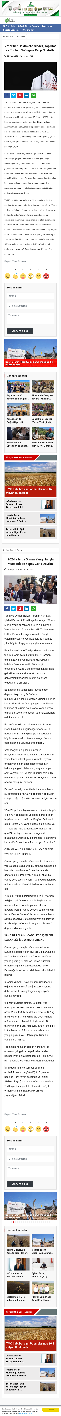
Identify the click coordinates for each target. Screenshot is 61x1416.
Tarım (19, 550)
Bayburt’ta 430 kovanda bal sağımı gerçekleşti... (17, 398)
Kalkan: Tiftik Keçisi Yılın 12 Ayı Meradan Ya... (42, 445)
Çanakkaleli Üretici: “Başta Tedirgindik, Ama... (42, 422)
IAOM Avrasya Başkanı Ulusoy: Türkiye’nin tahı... (16, 1276)
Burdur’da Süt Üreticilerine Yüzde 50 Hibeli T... (17, 445)
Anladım (51, 1410)
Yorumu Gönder (20, 331)
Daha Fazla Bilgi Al (25, 1413)
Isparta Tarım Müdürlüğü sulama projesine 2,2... (41, 1253)
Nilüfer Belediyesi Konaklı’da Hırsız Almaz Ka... (41, 1300)
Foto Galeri (10, 26)
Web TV (23, 26)
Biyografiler (28, 30)
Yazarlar (35, 26)
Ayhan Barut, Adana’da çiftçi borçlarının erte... (41, 1276)
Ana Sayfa (10, 36)
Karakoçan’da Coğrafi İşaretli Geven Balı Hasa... (16, 422)
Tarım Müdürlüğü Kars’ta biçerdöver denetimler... (17, 1253)
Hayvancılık (22, 36)
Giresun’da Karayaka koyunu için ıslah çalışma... (42, 398)
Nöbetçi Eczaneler (11, 30)
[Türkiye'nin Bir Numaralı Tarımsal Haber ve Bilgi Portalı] (9, 20)
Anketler (48, 26)
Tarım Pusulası (19, 261)
